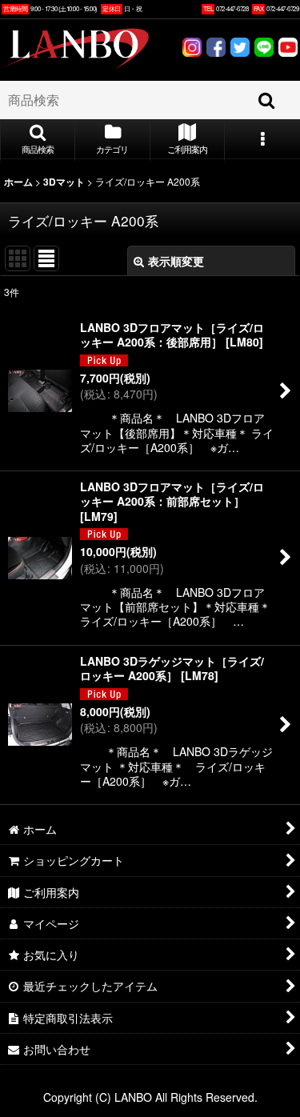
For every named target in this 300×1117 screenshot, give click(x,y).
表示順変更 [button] (176, 261)
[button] (37, 140)
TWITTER (240, 49)
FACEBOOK (216, 49)
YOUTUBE (288, 49)
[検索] (267, 100)
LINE (264, 49)
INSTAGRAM (192, 49)
